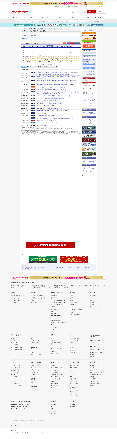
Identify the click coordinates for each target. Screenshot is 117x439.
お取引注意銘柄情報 (88, 112)
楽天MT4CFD (73, 352)
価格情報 (53, 351)
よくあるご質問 (87, 122)
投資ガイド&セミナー (36, 300)
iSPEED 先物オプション (57, 383)
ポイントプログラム (16, 365)
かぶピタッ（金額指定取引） (58, 302)
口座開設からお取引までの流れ (39, 298)
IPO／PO (53, 318)
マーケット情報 (29, 28)
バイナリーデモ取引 (95, 342)
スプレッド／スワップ (75, 340)
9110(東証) (24, 38)
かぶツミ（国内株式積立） (58, 304)
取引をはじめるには (75, 338)
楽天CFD (72, 350)
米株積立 (72, 300)
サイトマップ (93, 385)
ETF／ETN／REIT (55, 315)
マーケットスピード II (56, 367)
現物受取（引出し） (56, 353)
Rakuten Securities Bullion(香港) (19, 406)
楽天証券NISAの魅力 (16, 349)
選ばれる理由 (93, 295)
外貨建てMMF (93, 298)
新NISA (13, 338)
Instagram (53, 404)
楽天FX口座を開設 (88, 80)
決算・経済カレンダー (75, 379)
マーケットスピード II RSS (57, 370)
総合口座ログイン (15, 295)
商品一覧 (33, 352)
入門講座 (72, 342)
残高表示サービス (35, 370)
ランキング (92, 304)
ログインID (85, 53)
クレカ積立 (92, 302)
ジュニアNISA (14, 345)
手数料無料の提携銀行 (88, 161)
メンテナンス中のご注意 (89, 113)
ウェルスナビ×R (35, 340)
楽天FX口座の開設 (16, 300)
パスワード (85, 56)
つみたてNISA (14, 342)
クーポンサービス (15, 383)
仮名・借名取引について (28, 269)
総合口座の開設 (15, 298)
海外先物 (92, 356)
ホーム (23, 28)
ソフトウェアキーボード (89, 59)
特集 (71, 376)
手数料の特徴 (54, 295)
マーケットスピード (56, 372)
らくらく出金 (34, 367)
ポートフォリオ (74, 383)
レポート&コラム (74, 374)
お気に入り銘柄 (74, 381)
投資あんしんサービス (36, 372)
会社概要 (92, 365)
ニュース (72, 372)
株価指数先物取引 (94, 350)
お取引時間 (14, 376)
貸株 (52, 311)
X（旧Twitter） (54, 411)
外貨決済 (13, 374)
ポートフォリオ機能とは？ (88, 93)
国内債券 (53, 338)
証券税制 (13, 381)
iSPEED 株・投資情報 (56, 379)
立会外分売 (53, 324)
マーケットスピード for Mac (58, 376)
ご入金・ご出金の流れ (88, 160)
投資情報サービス (15, 370)
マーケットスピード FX (56, 374)
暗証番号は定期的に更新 (89, 74)
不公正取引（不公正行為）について (85, 267)
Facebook (53, 413)
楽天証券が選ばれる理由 (37, 295)
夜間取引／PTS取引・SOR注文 (58, 322)
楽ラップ (33, 338)
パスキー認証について (89, 71)
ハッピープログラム (36, 374)
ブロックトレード (55, 327)
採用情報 (92, 376)
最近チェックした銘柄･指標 (30, 35)
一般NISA (13, 340)
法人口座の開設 (15, 302)
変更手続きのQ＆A (87, 119)
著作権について (38, 269)
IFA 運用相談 (93, 379)
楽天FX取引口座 (87, 171)
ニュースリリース (94, 367)
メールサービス (15, 379)
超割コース (34, 382)
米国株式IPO (73, 302)
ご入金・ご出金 (15, 372)
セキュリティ (93, 370)
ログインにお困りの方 (89, 73)
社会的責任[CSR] (94, 374)
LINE (52, 408)
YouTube (53, 406)
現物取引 (53, 298)
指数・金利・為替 (74, 365)
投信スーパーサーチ (95, 307)
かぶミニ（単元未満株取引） (58, 300)
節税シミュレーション (36, 354)
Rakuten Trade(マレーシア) (18, 408)
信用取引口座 (86, 167)
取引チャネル (54, 388)
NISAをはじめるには (16, 347)
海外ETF (72, 304)
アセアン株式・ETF (75, 314)
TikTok (52, 415)
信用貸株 (53, 313)
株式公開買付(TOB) (55, 320)
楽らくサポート (74, 395)
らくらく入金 (34, 365)
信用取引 (53, 307)
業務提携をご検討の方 (95, 383)
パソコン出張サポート (88, 124)
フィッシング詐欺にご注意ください (53, 267)
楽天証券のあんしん (36, 302)
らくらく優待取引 (56, 309)
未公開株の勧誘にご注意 (89, 103)
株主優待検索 (73, 367)
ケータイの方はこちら (56, 385)
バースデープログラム (17, 385)
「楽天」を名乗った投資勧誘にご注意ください (33, 267)
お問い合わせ (73, 393)
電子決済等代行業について (96, 372)
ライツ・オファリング (56, 329)
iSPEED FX (53, 381)
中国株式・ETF (74, 312)
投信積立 (92, 300)
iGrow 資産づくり (55, 365)
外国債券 (53, 340)
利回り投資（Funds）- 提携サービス (56, 343)
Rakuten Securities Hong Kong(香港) (20, 404)
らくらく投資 (34, 342)
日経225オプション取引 (96, 352)
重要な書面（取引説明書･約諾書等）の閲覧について (89, 101)
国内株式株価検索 (38, 28)
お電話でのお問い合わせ (89, 120)
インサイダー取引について (69, 267)
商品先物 (92, 354)
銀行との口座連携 (15, 367)
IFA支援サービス (94, 381)
